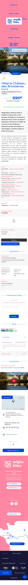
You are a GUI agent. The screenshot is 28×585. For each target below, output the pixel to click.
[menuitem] (14, 5)
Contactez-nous (12, 487)
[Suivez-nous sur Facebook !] (11, 503)
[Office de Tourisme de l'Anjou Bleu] (14, 464)
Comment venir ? (16, 543)
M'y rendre (7, 397)
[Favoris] (23, 19)
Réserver (14, 240)
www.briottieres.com (11, 434)
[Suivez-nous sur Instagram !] (16, 503)
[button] (25, 19)
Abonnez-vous (13, 514)
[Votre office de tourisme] (19, 19)
